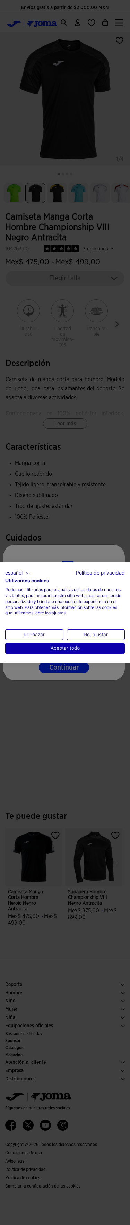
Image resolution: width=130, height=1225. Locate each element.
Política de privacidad (100, 572)
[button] (17, 573)
